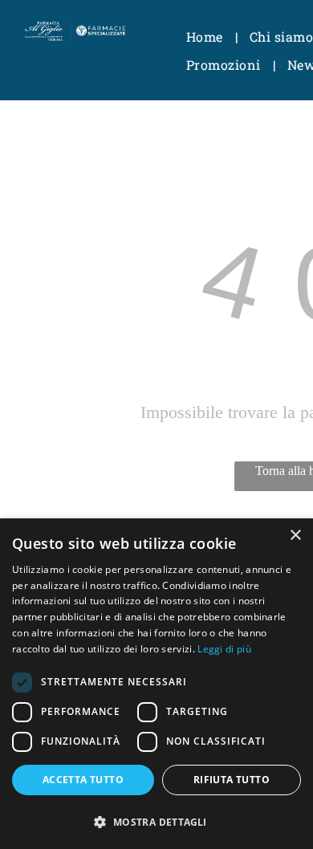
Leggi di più (224, 649)
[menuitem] (206, 37)
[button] (156, 821)
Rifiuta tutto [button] (231, 779)
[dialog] (156, 683)
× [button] (295, 536)
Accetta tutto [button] (83, 779)
